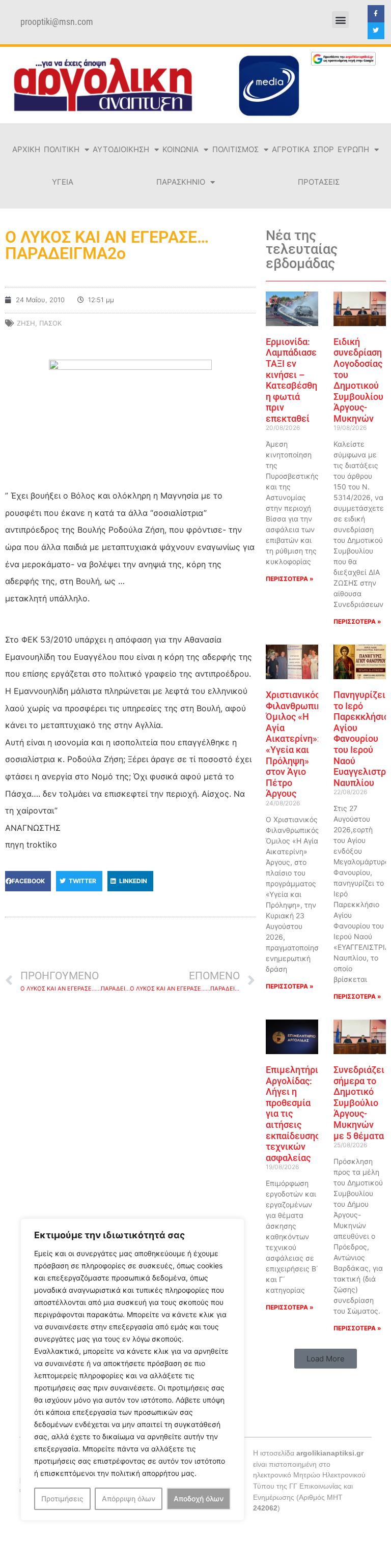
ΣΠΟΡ (323, 149)
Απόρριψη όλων (128, 1498)
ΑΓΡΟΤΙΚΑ (291, 149)
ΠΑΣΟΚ (50, 323)
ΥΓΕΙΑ (62, 182)
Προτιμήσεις (62, 1498)
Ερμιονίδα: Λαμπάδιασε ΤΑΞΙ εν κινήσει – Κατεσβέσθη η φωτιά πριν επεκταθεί (291, 380)
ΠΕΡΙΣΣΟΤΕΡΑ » (290, 579)
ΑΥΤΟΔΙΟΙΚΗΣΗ (121, 149)
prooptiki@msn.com (56, 22)
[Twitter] (376, 31)
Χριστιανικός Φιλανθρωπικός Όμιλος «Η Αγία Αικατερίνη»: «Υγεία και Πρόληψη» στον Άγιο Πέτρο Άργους (298, 744)
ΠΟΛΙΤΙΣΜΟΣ (235, 149)
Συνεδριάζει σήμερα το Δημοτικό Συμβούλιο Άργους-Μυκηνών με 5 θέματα (358, 1102)
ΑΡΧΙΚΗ (26, 149)
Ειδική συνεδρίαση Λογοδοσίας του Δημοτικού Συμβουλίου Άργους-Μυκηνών (358, 380)
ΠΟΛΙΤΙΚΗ (61, 149)
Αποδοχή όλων (199, 1498)
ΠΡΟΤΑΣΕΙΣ (319, 182)
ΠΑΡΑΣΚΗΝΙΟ (180, 182)
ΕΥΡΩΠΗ (353, 149)
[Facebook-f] (376, 13)
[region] (132, 1369)
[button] (340, 19)
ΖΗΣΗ (26, 323)
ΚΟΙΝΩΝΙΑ (180, 149)
